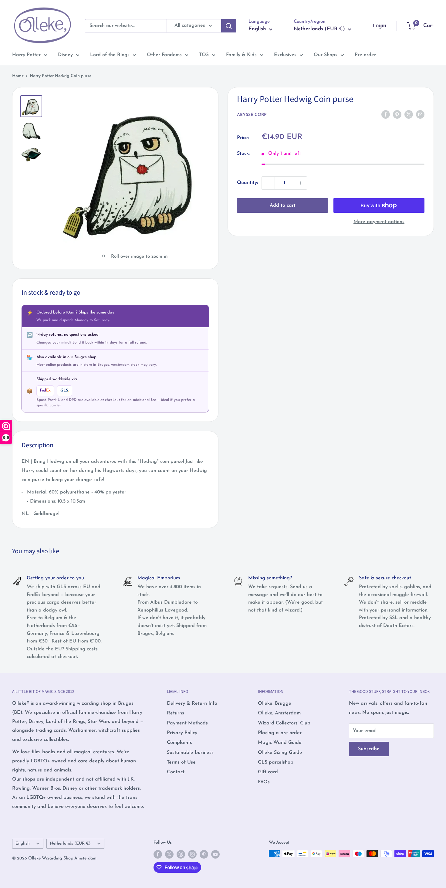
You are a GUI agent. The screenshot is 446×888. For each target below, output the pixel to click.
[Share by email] (420, 114)
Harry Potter (26, 55)
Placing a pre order (280, 732)
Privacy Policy (182, 732)
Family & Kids (241, 55)
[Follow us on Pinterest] (204, 854)
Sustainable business (190, 752)
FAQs (264, 782)
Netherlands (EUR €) (70, 844)
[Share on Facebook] (385, 114)
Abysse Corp (252, 115)
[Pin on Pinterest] (397, 114)
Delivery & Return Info (192, 703)
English (22, 844)
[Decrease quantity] (268, 183)
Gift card (268, 772)
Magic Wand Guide (280, 742)
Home (18, 76)
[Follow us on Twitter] (169, 854)
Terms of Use (181, 762)
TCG (204, 55)
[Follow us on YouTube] (215, 854)
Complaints (179, 742)
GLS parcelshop (275, 762)
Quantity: (247, 182)
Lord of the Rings (110, 55)
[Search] (228, 25)
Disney (65, 55)
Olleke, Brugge (274, 703)
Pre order (365, 55)
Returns (175, 713)
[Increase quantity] (300, 183)
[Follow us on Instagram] (192, 854)
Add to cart (283, 205)
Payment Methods (187, 723)
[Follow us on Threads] (181, 854)
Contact (175, 772)
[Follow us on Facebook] (158, 854)
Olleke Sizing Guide (280, 752)
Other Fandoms (164, 55)
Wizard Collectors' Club (284, 723)
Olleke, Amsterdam (279, 713)
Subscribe (369, 749)
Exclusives (285, 55)
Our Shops (325, 55)
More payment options (378, 221)
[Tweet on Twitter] (408, 114)
